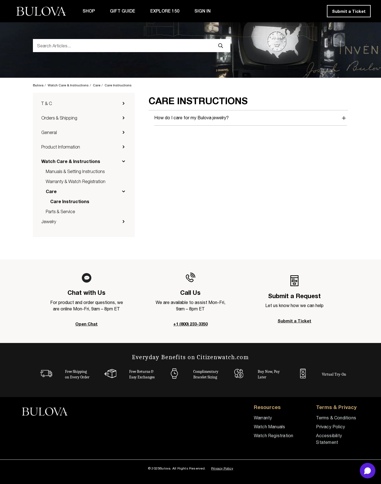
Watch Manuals (269, 426)
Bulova (38, 85)
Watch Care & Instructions (68, 85)
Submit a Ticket (349, 11)
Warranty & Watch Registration (75, 181)
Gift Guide (122, 11)
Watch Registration (273, 435)
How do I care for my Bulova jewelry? (191, 117)
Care (96, 85)
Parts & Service (60, 211)
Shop (89, 11)
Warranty (263, 417)
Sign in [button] (202, 11)
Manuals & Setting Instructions (75, 171)
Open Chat (86, 323)
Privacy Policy (330, 426)
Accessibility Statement (329, 439)
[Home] (42, 11)
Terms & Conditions (336, 417)
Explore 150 (164, 11)
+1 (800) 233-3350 (190, 323)
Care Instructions (118, 85)
